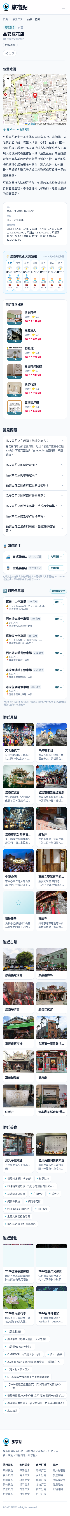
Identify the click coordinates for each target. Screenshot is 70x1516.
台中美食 (25, 1494)
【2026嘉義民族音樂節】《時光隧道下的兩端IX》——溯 (34, 1386)
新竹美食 (25, 1484)
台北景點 (8, 1475)
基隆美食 (25, 1470)
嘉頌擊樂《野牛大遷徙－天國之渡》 (27, 1339)
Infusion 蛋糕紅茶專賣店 (21, 1224)
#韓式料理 (10, 44)
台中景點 (8, 1494)
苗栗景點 (8, 1489)
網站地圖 (58, 1489)
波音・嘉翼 (56, 1354)
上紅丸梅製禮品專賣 (18, 1216)
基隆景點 (8, 1470)
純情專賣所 (13, 1201)
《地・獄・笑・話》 (18, 1369)
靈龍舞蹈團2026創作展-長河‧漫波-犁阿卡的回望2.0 (35, 1395)
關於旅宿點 (59, 1470)
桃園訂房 (41, 1479)
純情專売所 (34, 1201)
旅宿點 (19, 7)
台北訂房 (41, 1475)
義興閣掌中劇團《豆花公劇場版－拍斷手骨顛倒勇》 (36, 1403)
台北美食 (25, 1475)
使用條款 (58, 1484)
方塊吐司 (38, 1193)
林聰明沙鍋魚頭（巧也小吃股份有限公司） (31, 1186)
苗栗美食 (25, 1489)
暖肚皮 (55, 1193)
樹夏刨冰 (44, 1178)
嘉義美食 (18, 19)
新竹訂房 (41, 1484)
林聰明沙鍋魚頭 (16, 1193)
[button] (35, 96)
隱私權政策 (59, 1479)
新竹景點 (8, 1484)
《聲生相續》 (14, 1331)
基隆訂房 (41, 1470)
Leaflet (31, 123)
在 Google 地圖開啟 (18, 129)
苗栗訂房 (41, 1489)
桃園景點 (8, 1479)
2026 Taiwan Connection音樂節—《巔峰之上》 (34, 1361)
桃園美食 (25, 1479)
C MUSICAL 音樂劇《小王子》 (24, 1354)
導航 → (58, 602)
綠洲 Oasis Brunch (18, 1208)
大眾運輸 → (56, 556)
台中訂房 (41, 1494)
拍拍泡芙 (43, 1208)
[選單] (63, 7)
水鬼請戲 (12, 1410)
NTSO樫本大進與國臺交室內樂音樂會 (28, 1377)
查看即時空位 (58, 591)
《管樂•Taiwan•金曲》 (20, 1346)
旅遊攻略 (58, 1475)
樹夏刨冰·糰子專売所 (19, 1178)
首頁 (5, 19)
